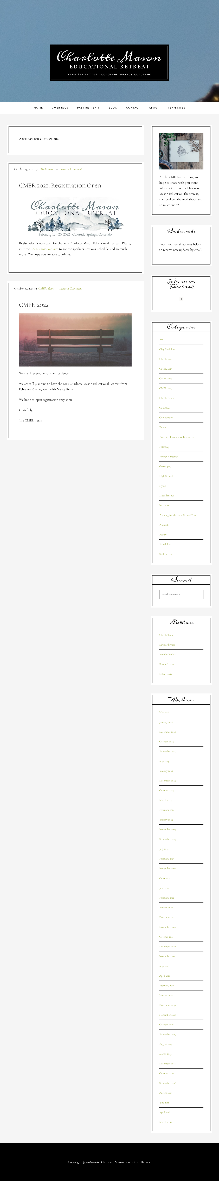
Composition (166, 417)
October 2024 (166, 790)
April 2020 (164, 975)
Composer (164, 407)
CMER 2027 (165, 388)
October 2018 (166, 1073)
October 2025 (166, 741)
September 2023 (167, 839)
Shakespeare (166, 554)
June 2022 (164, 888)
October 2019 (166, 1024)
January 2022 (166, 907)
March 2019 (165, 1054)
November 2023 (167, 829)
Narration (164, 505)
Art (161, 339)
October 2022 (166, 878)
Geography (165, 466)
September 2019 (167, 1034)
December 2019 (167, 1005)
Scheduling (165, 544)
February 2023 (166, 858)
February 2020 (167, 985)
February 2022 (166, 897)
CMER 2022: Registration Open (60, 185)
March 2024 (165, 800)
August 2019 (165, 1044)
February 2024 (166, 810)
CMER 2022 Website (44, 249)
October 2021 (166, 936)
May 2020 (164, 966)
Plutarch (164, 525)
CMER (109, 63)
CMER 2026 (165, 378)
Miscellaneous (166, 495)
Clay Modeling (167, 349)
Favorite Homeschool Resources (176, 437)
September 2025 (167, 751)
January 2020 (166, 995)
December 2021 (167, 917)
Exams (162, 427)
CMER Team (166, 635)
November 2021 (167, 927)
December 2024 (167, 780)
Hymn (162, 486)
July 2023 (164, 849)
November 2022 (167, 868)
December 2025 (167, 732)
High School (166, 476)
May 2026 (164, 712)
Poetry (162, 534)
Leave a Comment (71, 169)
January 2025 (166, 771)
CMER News (166, 398)
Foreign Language (168, 456)
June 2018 (164, 1102)
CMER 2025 (165, 368)
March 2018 (165, 1122)
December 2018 (167, 1063)
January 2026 (166, 722)
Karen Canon (166, 664)
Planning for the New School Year (177, 515)
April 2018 (164, 1112)
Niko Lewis (165, 674)
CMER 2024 (165, 359)
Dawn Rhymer (167, 644)
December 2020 (167, 946)
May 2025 (164, 761)
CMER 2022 (34, 304)
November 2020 (167, 956)
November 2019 (167, 1014)
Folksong (164, 447)
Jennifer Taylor (167, 654)
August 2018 (165, 1093)
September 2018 (167, 1083)
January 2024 (166, 819)
